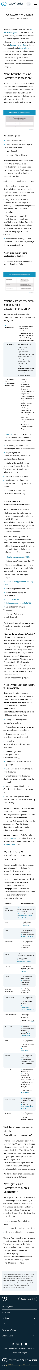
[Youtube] (26, 1345)
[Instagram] (17, 1345)
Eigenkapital (14, 838)
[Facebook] (21, 1345)
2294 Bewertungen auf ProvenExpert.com (22, 1365)
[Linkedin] (13, 1345)
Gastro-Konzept (25, 48)
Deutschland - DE (29, 1299)
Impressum (13, 1348)
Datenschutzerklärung (27, 1348)
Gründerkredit (9, 844)
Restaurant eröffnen (18, 45)
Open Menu (35, 3)
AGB (5, 1348)
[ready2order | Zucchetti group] (19, 1360)
